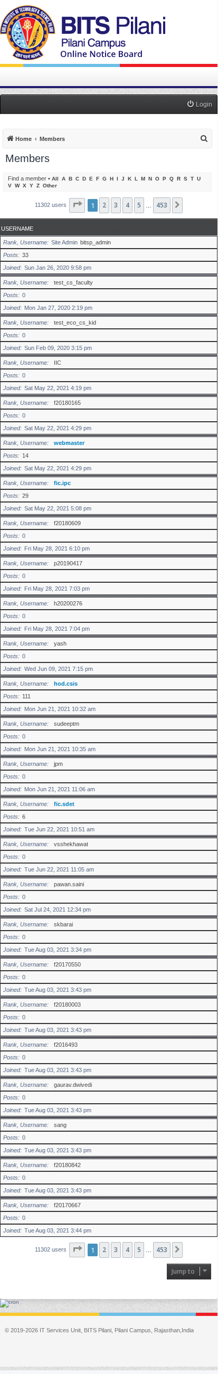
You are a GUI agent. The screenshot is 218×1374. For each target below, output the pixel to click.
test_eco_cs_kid (75, 322)
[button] (77, 205)
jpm (58, 764)
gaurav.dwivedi (73, 1085)
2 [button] (104, 205)
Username (17, 228)
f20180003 (67, 1004)
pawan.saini (69, 884)
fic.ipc (62, 483)
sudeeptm (66, 724)
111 (26, 696)
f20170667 (67, 1205)
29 (25, 495)
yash (60, 643)
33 (25, 255)
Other (50, 185)
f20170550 (67, 964)
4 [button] (127, 205)
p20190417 (68, 563)
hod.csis (66, 683)
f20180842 (67, 1165)
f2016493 (66, 1044)
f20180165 (67, 403)
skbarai (63, 924)
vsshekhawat (71, 844)
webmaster (69, 443)
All (55, 179)
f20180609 (67, 523)
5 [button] (139, 205)
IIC (57, 362)
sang (60, 1125)
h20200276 (68, 603)
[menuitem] (199, 105)
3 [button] (116, 205)
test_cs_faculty (73, 282)
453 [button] (161, 205)
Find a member (27, 178)
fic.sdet (64, 804)
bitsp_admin (95, 242)
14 (25, 455)
